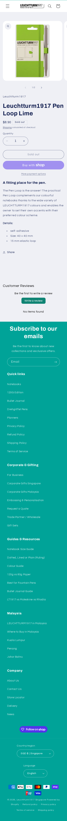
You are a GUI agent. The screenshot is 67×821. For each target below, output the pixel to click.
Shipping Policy (16, 443)
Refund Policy (15, 434)
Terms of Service (17, 451)
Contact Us (14, 689)
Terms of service (25, 810)
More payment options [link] (33, 174)
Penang (12, 648)
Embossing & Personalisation (25, 500)
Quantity (8, 133)
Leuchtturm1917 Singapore (31, 800)
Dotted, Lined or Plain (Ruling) (26, 557)
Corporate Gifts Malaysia (23, 492)
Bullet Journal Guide (20, 591)
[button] (7, 6)
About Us (13, 680)
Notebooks (14, 384)
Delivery (12, 706)
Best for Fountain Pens (21, 583)
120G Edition (15, 392)
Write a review (33, 300)
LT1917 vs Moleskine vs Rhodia (26, 599)
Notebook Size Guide (20, 549)
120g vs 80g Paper (19, 574)
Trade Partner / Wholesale (23, 517)
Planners (12, 417)
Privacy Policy (16, 426)
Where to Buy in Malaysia (23, 631)
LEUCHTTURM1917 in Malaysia (27, 623)
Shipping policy (46, 810)
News (10, 714)
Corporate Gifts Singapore (24, 483)
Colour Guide (15, 566)
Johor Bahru (15, 657)
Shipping (7, 127)
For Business (15, 475)
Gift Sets (12, 525)
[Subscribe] (55, 361)
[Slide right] (42, 88)
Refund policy (30, 804)
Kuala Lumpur (16, 640)
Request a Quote (17, 508)
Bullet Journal (16, 401)
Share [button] (11, 252)
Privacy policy (48, 804)
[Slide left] (25, 88)
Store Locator (15, 697)
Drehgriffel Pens (17, 409)
